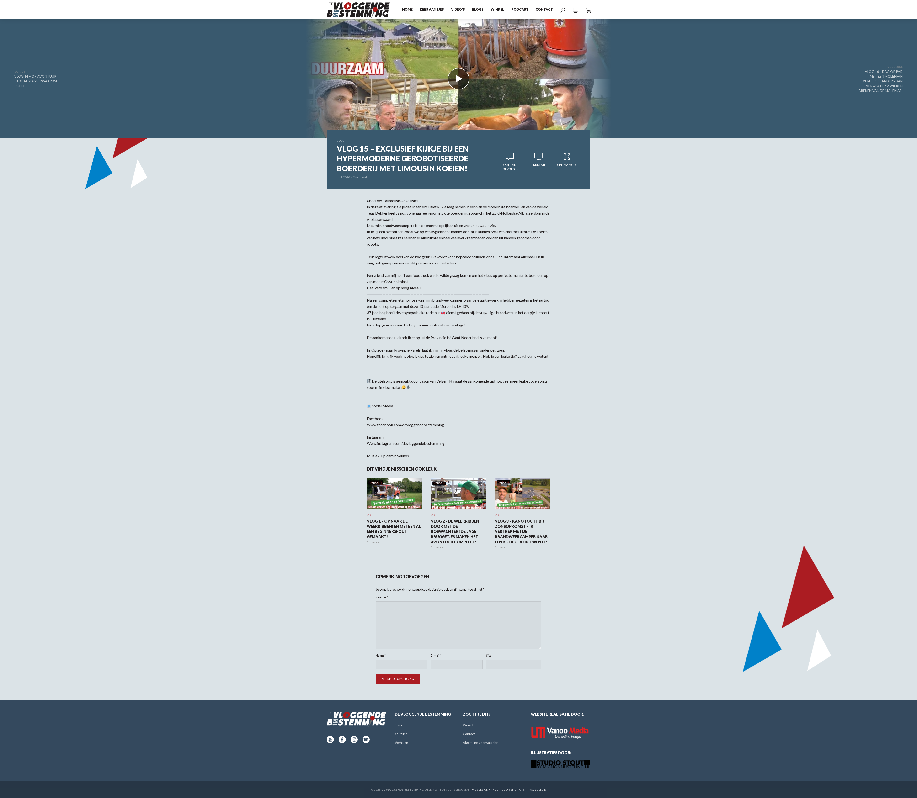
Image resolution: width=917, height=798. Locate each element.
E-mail (436, 655)
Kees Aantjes (432, 9)
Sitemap (516, 789)
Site (488, 655)
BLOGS (478, 9)
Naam (381, 655)
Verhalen (401, 742)
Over (398, 725)
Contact (544, 9)
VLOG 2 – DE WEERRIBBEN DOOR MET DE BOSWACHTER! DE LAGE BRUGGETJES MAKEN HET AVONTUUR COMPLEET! (455, 531)
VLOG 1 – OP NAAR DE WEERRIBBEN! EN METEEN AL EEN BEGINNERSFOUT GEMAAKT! (394, 529)
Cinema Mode (567, 165)
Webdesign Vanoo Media (490, 789)
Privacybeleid (535, 789)
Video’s (458, 9)
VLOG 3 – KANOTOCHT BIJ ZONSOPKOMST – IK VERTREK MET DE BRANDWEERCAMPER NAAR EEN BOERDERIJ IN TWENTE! (521, 531)
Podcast (519, 9)
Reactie (382, 597)
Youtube (401, 734)
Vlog (341, 140)
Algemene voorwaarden (480, 742)
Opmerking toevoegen (510, 167)
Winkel (497, 9)
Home (407, 9)
